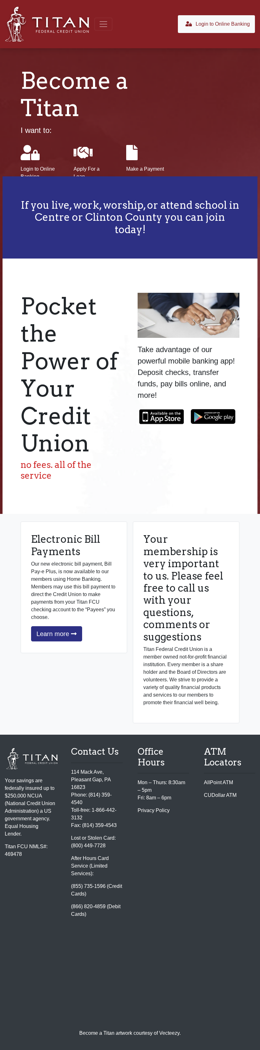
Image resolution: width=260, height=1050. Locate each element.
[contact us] (130, 979)
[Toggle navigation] (103, 24)
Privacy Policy (154, 810)
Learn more (53, 633)
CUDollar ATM (220, 795)
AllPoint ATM (218, 782)
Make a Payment (145, 169)
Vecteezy (169, 1033)
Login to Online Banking (222, 24)
